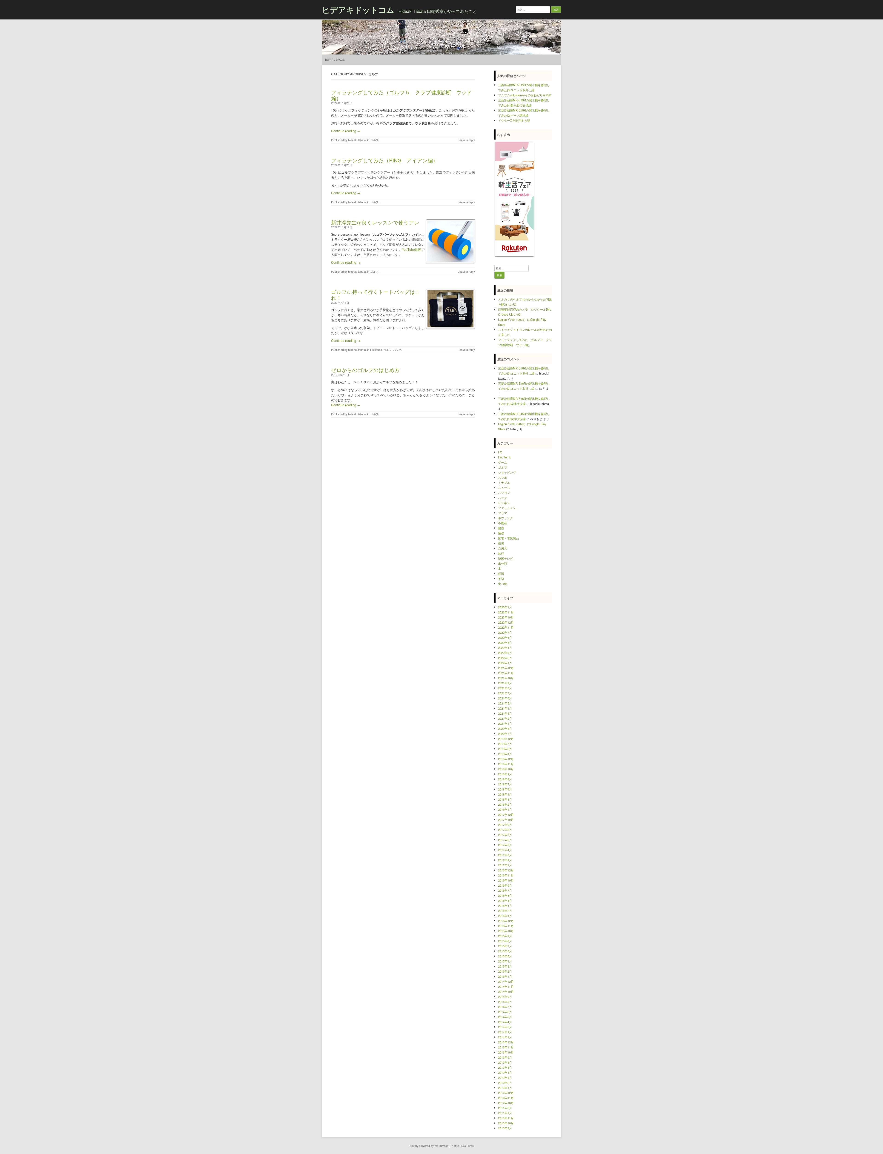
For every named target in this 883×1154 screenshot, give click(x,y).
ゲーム (502, 462)
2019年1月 (505, 754)
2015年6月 (505, 951)
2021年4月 (505, 708)
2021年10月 (506, 678)
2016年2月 (505, 910)
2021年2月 (505, 718)
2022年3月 (505, 652)
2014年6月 (505, 1012)
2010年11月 (506, 1118)
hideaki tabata (357, 140)
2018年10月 (506, 769)
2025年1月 (505, 607)
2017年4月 (505, 850)
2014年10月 (506, 991)
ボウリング (505, 518)
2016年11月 (506, 875)
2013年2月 (505, 1082)
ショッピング (507, 472)
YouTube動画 (411, 249)
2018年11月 (506, 764)
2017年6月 (505, 840)
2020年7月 (505, 733)
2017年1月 (505, 865)
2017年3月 (505, 855)
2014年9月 (505, 996)
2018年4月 (505, 794)
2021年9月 (505, 683)
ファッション (507, 508)
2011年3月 (505, 1108)
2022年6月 (505, 637)
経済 (501, 573)
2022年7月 (505, 632)
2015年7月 (505, 946)
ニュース (504, 487)
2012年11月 (506, 1098)
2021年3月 (505, 713)
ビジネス (504, 503)
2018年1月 (505, 809)
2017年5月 (505, 845)
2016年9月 (505, 885)
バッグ (397, 350)
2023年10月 (506, 617)
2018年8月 (505, 779)
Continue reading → (345, 131)
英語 (501, 578)
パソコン (504, 492)
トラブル (504, 482)
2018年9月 (505, 774)
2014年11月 (506, 986)
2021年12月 (506, 668)
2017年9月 (505, 824)
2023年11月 (506, 612)
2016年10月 (506, 880)
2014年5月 (505, 1017)
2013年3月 (505, 1077)
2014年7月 (505, 1007)
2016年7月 (505, 890)
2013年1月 (505, 1087)
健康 (501, 528)
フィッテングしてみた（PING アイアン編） (384, 160)
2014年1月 (505, 1037)
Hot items (376, 350)
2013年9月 (505, 1057)
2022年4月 (505, 647)
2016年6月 (505, 895)
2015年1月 (505, 976)
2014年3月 (505, 1027)
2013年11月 (506, 1047)
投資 (501, 543)
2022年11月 (506, 627)
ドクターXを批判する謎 (514, 120)
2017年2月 (505, 860)
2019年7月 (505, 744)
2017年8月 (505, 830)
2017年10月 (506, 819)
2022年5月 (505, 642)
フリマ (502, 513)
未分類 (502, 563)
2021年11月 (506, 673)
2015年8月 (505, 941)
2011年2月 (505, 1113)
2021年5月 (505, 703)
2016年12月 (506, 870)
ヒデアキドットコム (358, 9)
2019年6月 (505, 749)
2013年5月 (505, 1067)
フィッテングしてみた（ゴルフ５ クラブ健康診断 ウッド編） (401, 95)
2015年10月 (506, 931)
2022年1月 (505, 663)
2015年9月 (505, 936)
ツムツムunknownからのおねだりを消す (525, 95)
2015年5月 (505, 956)
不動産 (502, 523)
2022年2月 (505, 658)
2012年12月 (506, 1093)
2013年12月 (506, 1042)
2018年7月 (505, 784)
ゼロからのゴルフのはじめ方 (365, 369)
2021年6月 (505, 698)
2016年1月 (505, 915)
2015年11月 (506, 926)
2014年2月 (505, 1032)
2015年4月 (505, 961)
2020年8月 (505, 728)
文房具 (502, 548)
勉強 (501, 533)
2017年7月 (505, 835)
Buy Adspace (335, 59)
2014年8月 (505, 1001)
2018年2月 (505, 804)
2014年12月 (506, 981)
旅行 (501, 553)
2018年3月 (505, 799)
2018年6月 (505, 789)
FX (500, 452)
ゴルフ (374, 140)
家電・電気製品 (508, 538)
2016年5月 (505, 900)
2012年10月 (506, 1103)
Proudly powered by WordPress (428, 1146)
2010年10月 (506, 1123)
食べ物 (502, 583)
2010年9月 (505, 1128)
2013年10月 (506, 1052)
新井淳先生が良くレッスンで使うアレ (375, 222)
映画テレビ (505, 558)
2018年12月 (506, 759)
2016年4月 (505, 905)
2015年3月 (505, 966)
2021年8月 (505, 688)
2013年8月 (505, 1062)
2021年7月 (505, 693)
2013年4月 (505, 1072)
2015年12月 (506, 921)
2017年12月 (506, 814)
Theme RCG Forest (462, 1146)
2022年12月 (506, 622)
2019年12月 (506, 738)
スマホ (502, 477)
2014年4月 (505, 1022)
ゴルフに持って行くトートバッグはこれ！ (375, 294)
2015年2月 (505, 971)
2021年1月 (505, 723)
